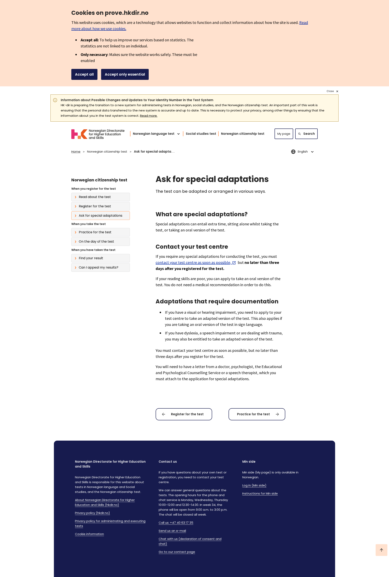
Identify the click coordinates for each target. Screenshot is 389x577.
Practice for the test (95, 232)
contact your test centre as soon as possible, (193, 262)
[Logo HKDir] (95, 134)
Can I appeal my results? (98, 267)
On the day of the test (96, 241)
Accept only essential (125, 74)
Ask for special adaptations (100, 215)
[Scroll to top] (381, 550)
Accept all (84, 74)
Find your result (91, 258)
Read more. (148, 115)
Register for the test (95, 206)
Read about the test (95, 197)
